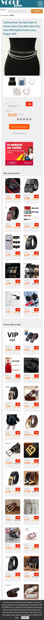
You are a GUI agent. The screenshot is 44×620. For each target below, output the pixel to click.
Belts (12, 15)
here (16, 617)
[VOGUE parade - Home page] (11, 7)
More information (19, 126)
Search (37, 11)
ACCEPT (25, 617)
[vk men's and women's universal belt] (12, 343)
